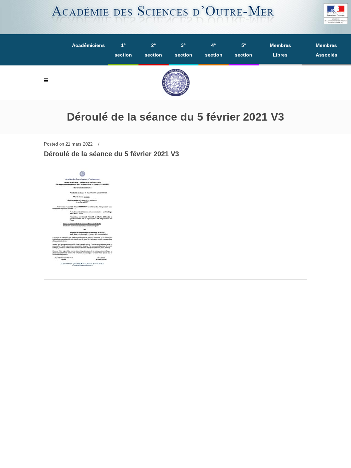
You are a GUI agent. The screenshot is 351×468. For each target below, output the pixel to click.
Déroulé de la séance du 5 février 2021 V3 (111, 154)
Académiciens (88, 45)
